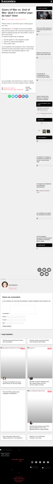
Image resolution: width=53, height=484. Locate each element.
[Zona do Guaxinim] (48, 131)
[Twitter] (42, 274)
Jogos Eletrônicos (18, 89)
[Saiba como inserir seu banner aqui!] (40, 131)
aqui (44, 115)
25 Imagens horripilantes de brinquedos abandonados (44, 185)
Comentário (6, 313)
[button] (9, 96)
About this (38, 113)
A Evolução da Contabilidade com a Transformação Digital (43, 75)
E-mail (4, 320)
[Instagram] (39, 270)
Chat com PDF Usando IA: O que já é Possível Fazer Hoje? (44, 29)
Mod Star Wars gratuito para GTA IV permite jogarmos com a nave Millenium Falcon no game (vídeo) (39, 428)
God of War (9, 89)
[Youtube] (47, 274)
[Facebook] (44, 270)
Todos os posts (12, 288)
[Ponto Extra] (44, 131)
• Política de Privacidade (19, 478)
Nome (4, 316)
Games (12, 88)
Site (3, 323)
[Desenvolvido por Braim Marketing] (46, 468)
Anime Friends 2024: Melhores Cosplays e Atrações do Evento (43, 98)
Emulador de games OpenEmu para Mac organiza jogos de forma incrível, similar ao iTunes (39, 383)
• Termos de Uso (19, 477)
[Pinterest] (49, 270)
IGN (12, 28)
